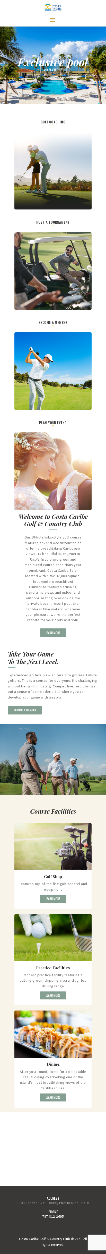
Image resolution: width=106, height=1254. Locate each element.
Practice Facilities (53, 967)
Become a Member (53, 322)
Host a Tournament (53, 222)
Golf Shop (53, 876)
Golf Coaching (53, 122)
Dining (53, 1064)
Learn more (53, 899)
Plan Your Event (53, 422)
